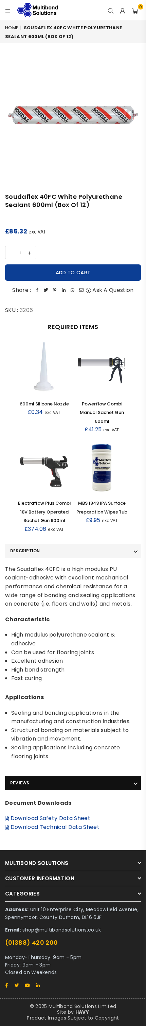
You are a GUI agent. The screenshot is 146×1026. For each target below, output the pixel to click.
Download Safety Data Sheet (49, 818)
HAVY (82, 1012)
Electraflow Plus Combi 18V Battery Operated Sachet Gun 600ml (44, 512)
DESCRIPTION (25, 551)
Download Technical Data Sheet (54, 827)
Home (11, 27)
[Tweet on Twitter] (46, 290)
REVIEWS (20, 783)
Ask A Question (112, 290)
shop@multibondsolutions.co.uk (61, 929)
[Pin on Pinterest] (55, 290)
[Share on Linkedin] (63, 290)
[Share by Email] (81, 290)
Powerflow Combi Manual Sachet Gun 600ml (102, 412)
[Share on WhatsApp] (72, 290)
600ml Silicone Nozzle (44, 404)
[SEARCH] (111, 10)
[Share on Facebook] (37, 290)
